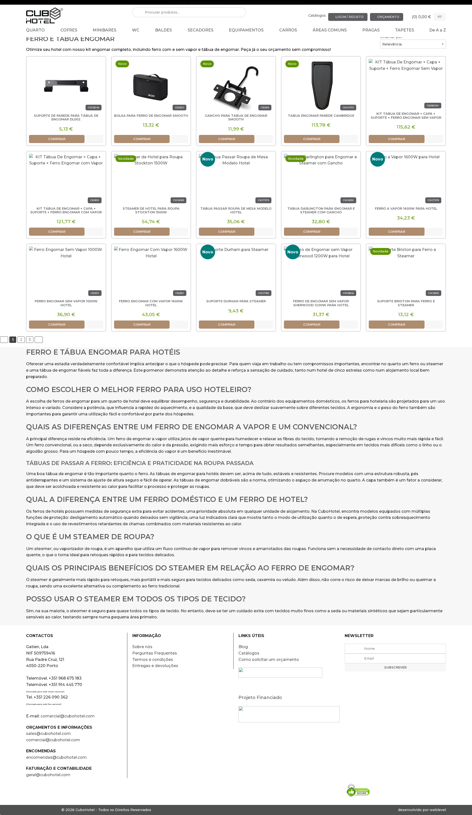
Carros (288, 30)
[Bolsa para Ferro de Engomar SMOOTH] (151, 85)
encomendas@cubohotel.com (57, 757)
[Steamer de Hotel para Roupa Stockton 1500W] (151, 180)
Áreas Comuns (330, 30)
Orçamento (387, 17)
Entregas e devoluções (155, 665)
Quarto (35, 30)
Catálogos (317, 15)
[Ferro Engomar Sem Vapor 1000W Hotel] (66, 273)
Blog (243, 646)
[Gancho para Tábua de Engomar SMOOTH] (235, 85)
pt (440, 17)
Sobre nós (142, 646)
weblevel (438, 810)
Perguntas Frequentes (154, 653)
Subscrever (395, 667)
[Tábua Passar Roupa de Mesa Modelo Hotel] (236, 180)
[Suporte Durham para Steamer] (235, 273)
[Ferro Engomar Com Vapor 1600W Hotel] (151, 273)
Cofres (68, 30)
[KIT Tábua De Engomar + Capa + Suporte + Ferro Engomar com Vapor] (66, 180)
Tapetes (404, 30)
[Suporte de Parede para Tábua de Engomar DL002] (66, 85)
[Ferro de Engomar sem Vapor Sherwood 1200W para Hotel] (321, 273)
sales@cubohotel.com (48, 733)
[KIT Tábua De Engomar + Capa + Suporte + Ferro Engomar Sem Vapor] (406, 85)
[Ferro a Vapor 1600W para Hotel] (406, 180)
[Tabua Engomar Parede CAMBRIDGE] (321, 85)
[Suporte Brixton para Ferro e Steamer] (406, 273)
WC (135, 30)
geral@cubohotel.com (48, 774)
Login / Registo (349, 17)
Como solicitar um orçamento (268, 659)
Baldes (163, 30)
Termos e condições (152, 659)
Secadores (200, 30)
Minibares (104, 30)
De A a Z (437, 30)
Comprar (56, 139)
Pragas (371, 30)
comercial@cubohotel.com (68, 716)
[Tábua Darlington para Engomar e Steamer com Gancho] (321, 180)
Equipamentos (246, 30)
